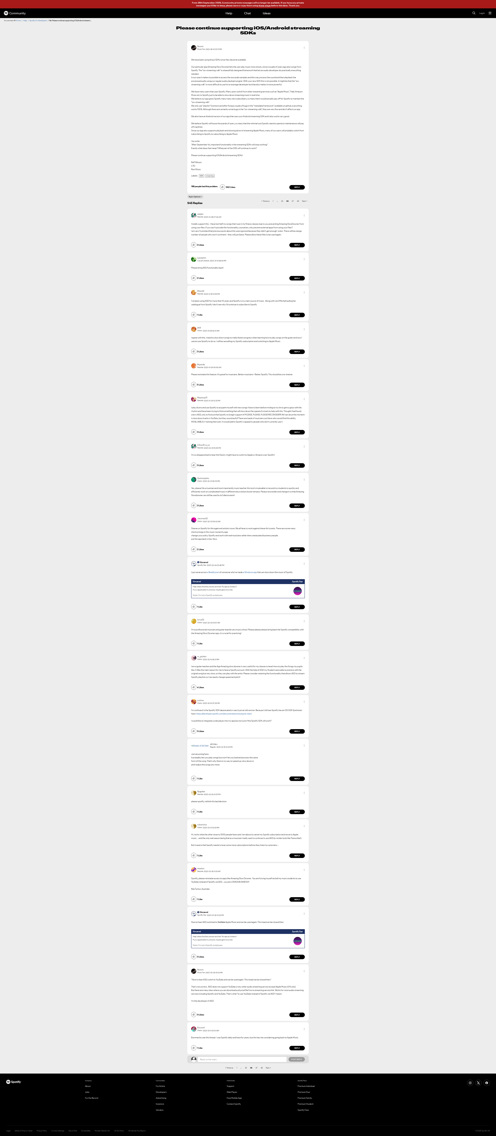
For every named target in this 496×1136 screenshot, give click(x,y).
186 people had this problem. (204, 186)
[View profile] (193, 47)
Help (229, 13)
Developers (161, 1092)
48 (298, 201)
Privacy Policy (42, 1131)
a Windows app (250, 572)
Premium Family (305, 1098)
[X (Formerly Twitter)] (478, 1083)
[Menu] (490, 13)
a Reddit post (213, 572)
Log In (482, 13)
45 (282, 201)
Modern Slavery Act (102, 1131)
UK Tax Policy (119, 1131)
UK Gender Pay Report (137, 1131)
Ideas (266, 13)
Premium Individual (306, 1086)
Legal (8, 1131)
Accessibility (86, 1131)
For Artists (160, 1086)
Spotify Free (303, 1110)
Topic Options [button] (195, 196)
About (88, 1086)
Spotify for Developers (38, 20)
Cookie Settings (57, 1131)
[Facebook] (487, 1083)
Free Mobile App (234, 1098)
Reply (297, 187)
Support (230, 1086)
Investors (160, 1103)
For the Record (91, 1098)
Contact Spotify (234, 1103)
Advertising (161, 1098)
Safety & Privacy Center (24, 1131)
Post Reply (296, 1059)
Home (18, 20)
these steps (264, 5)
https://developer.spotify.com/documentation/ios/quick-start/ (224, 713)
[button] (304, 48)
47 (293, 201)
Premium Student (305, 1103)
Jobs (87, 1092)
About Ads (72, 1131)
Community (17, 13)
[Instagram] (470, 1083)
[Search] (474, 13)
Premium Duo (304, 1092)
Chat (247, 13)
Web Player (232, 1092)
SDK (201, 176)
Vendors (160, 1110)
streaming (210, 176)
